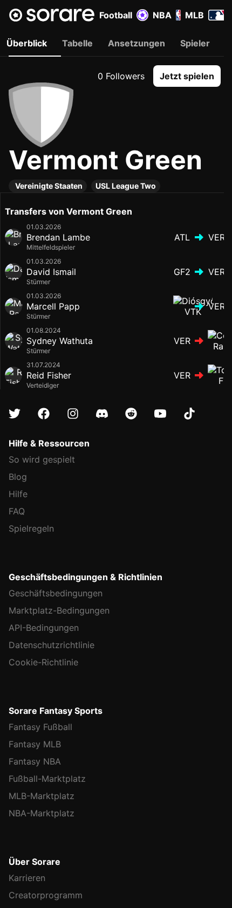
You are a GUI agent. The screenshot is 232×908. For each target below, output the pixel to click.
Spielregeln (31, 528)
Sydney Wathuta (59, 340)
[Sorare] (52, 15)
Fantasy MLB (35, 744)
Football (115, 15)
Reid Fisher (48, 375)
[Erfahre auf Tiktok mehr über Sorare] (189, 413)
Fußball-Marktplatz (47, 778)
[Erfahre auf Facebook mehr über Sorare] (43, 413)
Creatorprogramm (46, 895)
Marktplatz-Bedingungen (59, 610)
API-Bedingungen (44, 627)
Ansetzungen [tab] (136, 43)
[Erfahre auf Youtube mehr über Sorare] (160, 413)
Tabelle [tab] (77, 43)
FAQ (17, 511)
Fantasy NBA (35, 761)
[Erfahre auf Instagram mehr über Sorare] (73, 413)
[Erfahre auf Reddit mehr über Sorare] (131, 413)
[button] (187, 76)
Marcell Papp (53, 306)
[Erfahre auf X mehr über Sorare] (14, 413)
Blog (18, 476)
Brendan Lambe (58, 237)
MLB (194, 15)
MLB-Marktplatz (41, 795)
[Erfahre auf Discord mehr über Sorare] (102, 413)
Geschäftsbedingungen (56, 593)
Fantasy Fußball (40, 726)
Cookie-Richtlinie (43, 662)
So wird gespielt (42, 459)
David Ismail (51, 271)
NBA (162, 15)
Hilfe (18, 494)
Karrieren (27, 877)
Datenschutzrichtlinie (51, 644)
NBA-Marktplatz (41, 813)
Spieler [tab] (195, 43)
